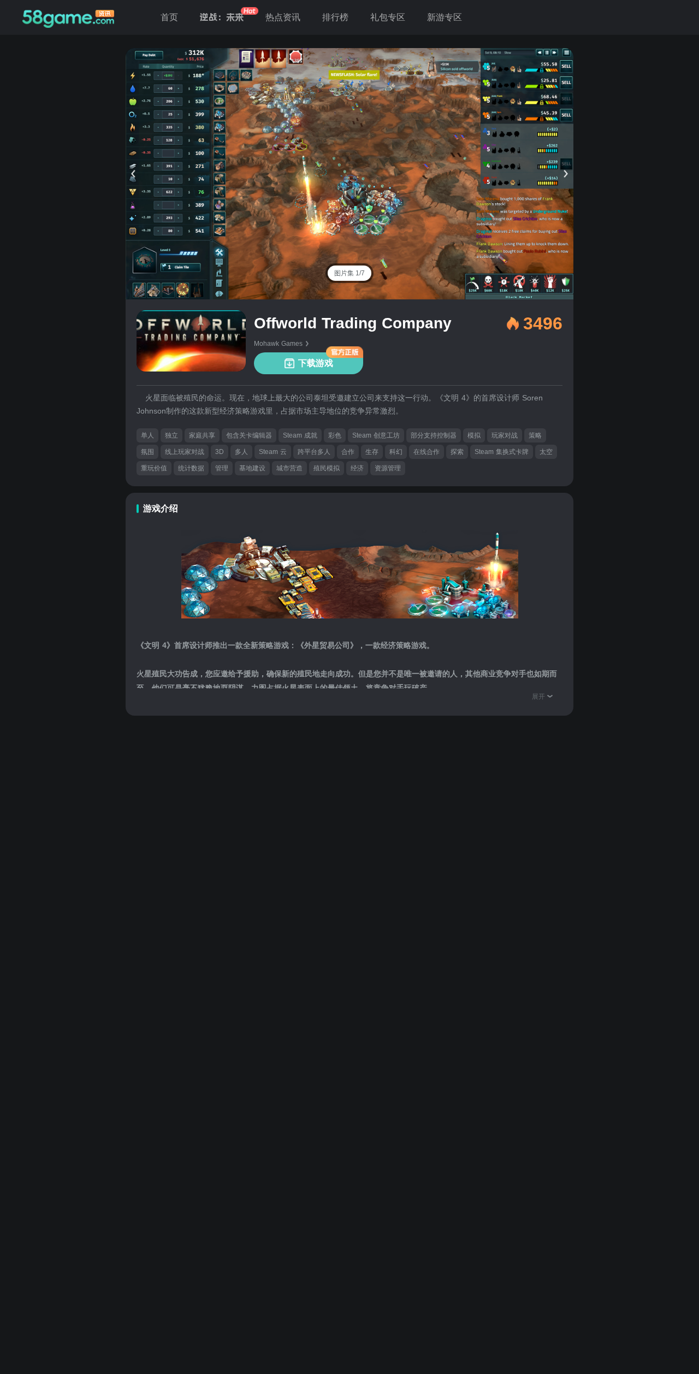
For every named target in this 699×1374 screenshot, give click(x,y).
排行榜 (335, 17)
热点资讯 (282, 17)
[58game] (68, 17)
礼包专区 (387, 17)
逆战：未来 (222, 17)
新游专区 (444, 17)
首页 (169, 17)
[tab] (349, 273)
